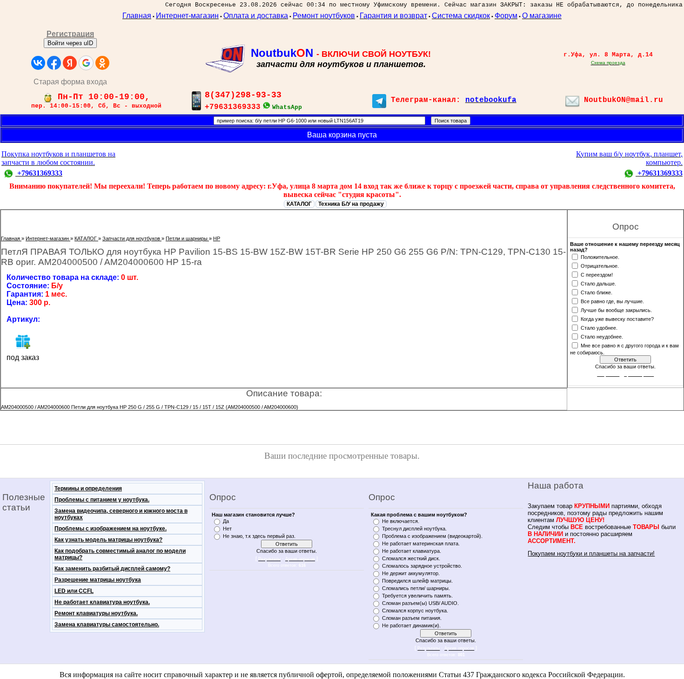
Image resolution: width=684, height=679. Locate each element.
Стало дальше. (598, 283)
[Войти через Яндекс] (70, 63)
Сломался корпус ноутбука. (415, 610)
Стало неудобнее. (602, 336)
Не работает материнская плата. (421, 543)
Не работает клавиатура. (411, 551)
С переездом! (597, 274)
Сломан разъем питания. (412, 618)
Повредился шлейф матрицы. (417, 581)
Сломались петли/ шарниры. (416, 588)
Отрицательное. (600, 265)
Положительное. (600, 256)
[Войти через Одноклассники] (102, 63)
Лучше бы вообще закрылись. (616, 309)
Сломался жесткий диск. (411, 558)
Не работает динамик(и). (411, 625)
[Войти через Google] (86, 62)
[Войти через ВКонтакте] (38, 63)
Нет (227, 528)
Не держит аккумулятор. (411, 573)
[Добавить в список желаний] (22, 341)
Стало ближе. (596, 292)
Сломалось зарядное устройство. (422, 566)
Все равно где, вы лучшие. (612, 301)
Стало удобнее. (599, 327)
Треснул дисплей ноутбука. (414, 528)
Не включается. (400, 521)
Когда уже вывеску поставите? (617, 318)
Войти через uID (70, 43)
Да (226, 521)
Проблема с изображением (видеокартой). (432, 536)
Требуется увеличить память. (417, 595)
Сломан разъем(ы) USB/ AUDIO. (420, 603)
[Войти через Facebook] (54, 63)
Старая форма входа (70, 82)
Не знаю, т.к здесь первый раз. (259, 536)
